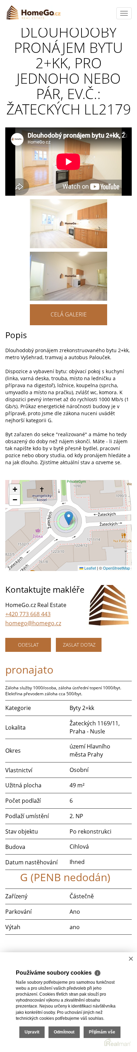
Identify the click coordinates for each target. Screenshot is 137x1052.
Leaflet (89, 568)
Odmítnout (64, 1032)
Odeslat (28, 644)
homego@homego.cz (33, 623)
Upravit (32, 1032)
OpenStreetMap (116, 568)
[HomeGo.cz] (33, 12)
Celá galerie (69, 314)
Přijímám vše (102, 1032)
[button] (68, 518)
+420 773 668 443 (28, 614)
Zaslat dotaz (79, 644)
